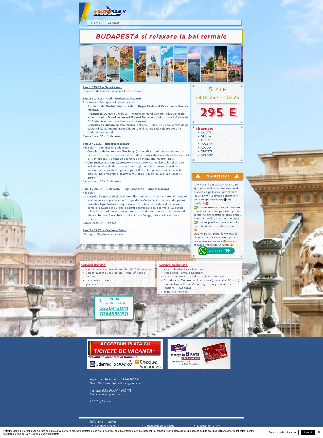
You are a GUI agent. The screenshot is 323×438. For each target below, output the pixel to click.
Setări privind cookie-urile (282, 432)
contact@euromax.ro (112, 394)
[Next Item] (237, 64)
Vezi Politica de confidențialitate (42, 433)
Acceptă (307, 432)
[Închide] (319, 432)
